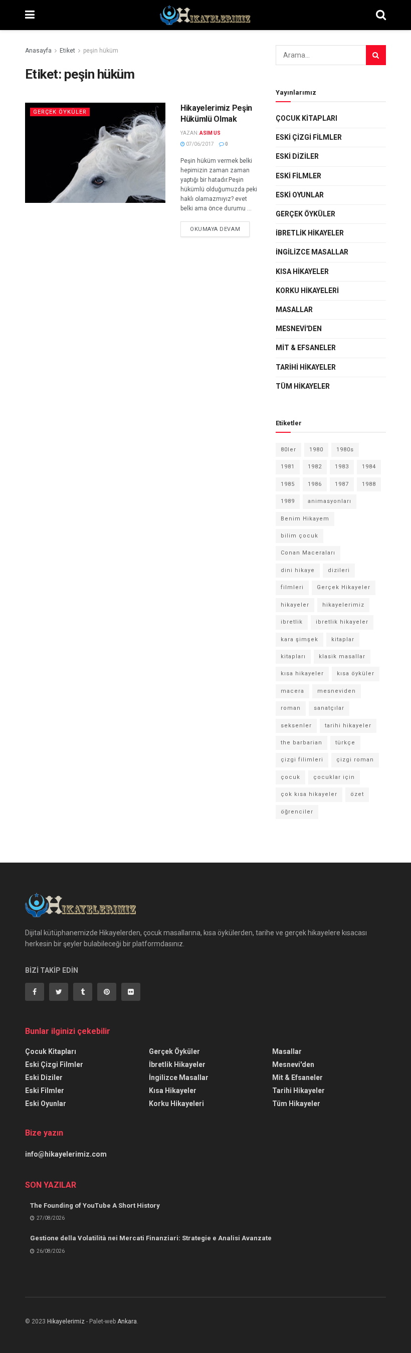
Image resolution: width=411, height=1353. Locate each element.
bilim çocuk (299, 535)
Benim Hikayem (305, 518)
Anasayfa (38, 50)
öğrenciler (297, 811)
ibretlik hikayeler (342, 622)
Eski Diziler (297, 156)
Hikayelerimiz (66, 1321)
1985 (288, 484)
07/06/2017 (199, 144)
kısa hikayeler (302, 673)
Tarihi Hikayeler (306, 367)
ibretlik (292, 622)
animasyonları (329, 501)
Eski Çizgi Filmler (309, 137)
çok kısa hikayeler (309, 794)
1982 (315, 466)
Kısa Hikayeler (302, 271)
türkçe (345, 742)
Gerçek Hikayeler (343, 587)
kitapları (293, 656)
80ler (288, 449)
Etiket (67, 50)
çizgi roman (355, 759)
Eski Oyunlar (300, 195)
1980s (345, 449)
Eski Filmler (298, 176)
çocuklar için (334, 777)
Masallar (294, 310)
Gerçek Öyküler (60, 112)
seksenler (296, 725)
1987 (342, 484)
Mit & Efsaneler (306, 348)
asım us (210, 133)
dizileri (339, 570)
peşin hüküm (100, 50)
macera (292, 691)
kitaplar (342, 639)
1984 (369, 466)
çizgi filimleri (302, 759)
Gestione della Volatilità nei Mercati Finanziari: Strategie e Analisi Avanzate (151, 1238)
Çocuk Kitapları (306, 118)
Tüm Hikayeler (303, 386)
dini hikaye (298, 570)
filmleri (292, 587)
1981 (288, 466)
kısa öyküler (355, 673)
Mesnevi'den (299, 329)
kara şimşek (299, 639)
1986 (315, 484)
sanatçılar (329, 708)
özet (357, 794)
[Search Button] (376, 55)
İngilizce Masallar (312, 252)
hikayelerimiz (343, 605)
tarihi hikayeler (348, 725)
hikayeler (295, 605)
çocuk (290, 777)
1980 (316, 449)
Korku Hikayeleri (307, 291)
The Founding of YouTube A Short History (95, 1205)
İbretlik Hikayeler (310, 233)
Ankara (127, 1321)
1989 (288, 501)
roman (291, 708)
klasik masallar (342, 656)
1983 (342, 466)
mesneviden (336, 691)
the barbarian (301, 742)
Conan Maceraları (308, 553)
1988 (369, 484)
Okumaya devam (215, 229)
